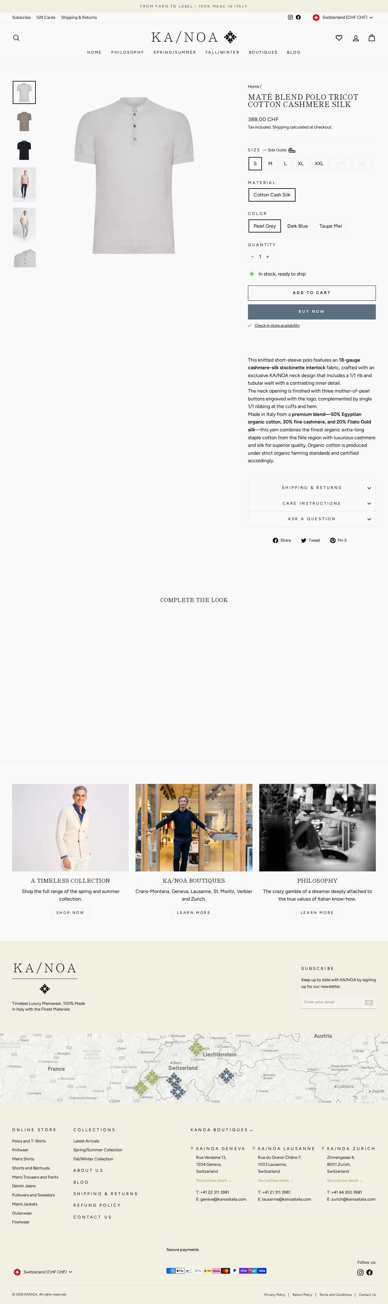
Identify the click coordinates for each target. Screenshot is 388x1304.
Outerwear (22, 1213)
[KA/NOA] (44, 979)
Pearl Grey (265, 226)
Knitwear (20, 1149)
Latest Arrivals (86, 1140)
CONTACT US (92, 1217)
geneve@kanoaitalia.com (223, 1199)
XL (300, 163)
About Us (88, 1170)
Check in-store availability (277, 325)
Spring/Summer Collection (97, 1149)
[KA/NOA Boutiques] (193, 827)
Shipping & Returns (79, 17)
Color (257, 213)
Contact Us (367, 1295)
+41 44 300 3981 (346, 1192)
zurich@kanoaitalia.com (353, 1199)
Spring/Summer (174, 52)
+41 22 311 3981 (214, 1192)
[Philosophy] (317, 827)
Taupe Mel (330, 226)
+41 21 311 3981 (276, 1192)
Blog (294, 52)
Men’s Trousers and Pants (35, 1177)
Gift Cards (45, 17)
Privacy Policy (274, 1295)
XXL (319, 163)
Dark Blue (297, 226)
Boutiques (263, 52)
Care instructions (312, 503)
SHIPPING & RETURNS (105, 1193)
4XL (362, 163)
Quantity (262, 244)
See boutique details (211, 1180)
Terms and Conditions (335, 1295)
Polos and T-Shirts (29, 1140)
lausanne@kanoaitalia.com (286, 1199)
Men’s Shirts (23, 1158)
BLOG (81, 1182)
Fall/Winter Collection (93, 1158)
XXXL (340, 163)
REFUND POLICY (97, 1205)
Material (262, 182)
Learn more (194, 913)
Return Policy (302, 1295)
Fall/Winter (223, 52)
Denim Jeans (23, 1185)
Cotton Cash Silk (272, 195)
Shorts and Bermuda (31, 1167)
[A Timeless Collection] (70, 827)
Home (94, 52)
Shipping (281, 127)
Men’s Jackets (24, 1204)
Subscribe (21, 17)
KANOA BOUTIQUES (219, 1129)
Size (268, 150)
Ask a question (312, 519)
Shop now (70, 913)
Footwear (21, 1221)
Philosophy (127, 52)
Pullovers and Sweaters (33, 1194)
